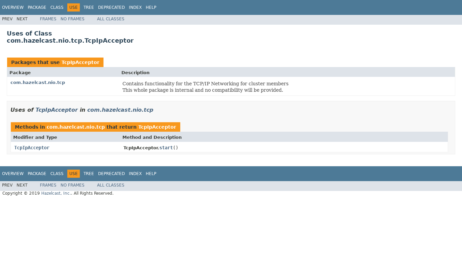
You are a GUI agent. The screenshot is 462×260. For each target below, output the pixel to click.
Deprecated (111, 7)
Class (57, 7)
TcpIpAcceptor (80, 62)
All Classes (110, 19)
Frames (48, 19)
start (166, 147)
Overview (13, 7)
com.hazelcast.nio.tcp (37, 82)
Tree (89, 7)
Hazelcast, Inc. (56, 193)
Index (135, 7)
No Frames (73, 19)
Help (151, 7)
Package (37, 7)
